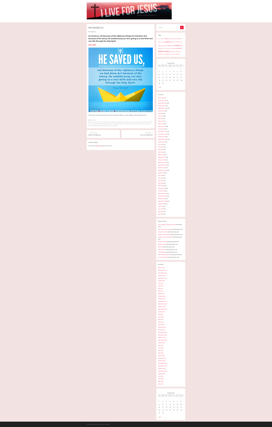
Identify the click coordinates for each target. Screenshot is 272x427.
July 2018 (160, 206)
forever (161, 42)
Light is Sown (161, 249)
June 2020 (161, 147)
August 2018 (161, 203)
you (178, 54)
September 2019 (162, 170)
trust (171, 54)
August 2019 (161, 172)
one (168, 48)
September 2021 (162, 108)
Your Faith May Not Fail (164, 254)
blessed (159, 38)
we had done (114, 125)
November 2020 (162, 134)
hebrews (160, 45)
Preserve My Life (162, 232)
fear (159, 42)
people (174, 48)
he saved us (120, 122)
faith (178, 38)
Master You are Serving (164, 234)
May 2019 (160, 180)
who (174, 54)
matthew (160, 48)
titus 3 (149, 123)
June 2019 (160, 178)
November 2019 (162, 165)
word (176, 54)
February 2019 (162, 188)
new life (90, 123)
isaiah (163, 45)
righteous (173, 51)
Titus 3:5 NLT (92, 45)
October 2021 (161, 105)
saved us (129, 123)
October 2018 (161, 198)
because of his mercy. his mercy (98, 122)
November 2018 (162, 196)
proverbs (179, 48)
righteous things (119, 123)
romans (160, 54)
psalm (161, 51)
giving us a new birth (111, 122)
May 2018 (160, 211)
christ (166, 38)
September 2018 (162, 201)
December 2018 (162, 193)
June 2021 (160, 116)
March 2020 (161, 154)
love (180, 45)
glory (164, 42)
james (166, 45)
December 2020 (162, 131)
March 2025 (161, 98)
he (175, 42)
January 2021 (161, 129)
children (162, 38)
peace (171, 48)
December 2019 (162, 162)
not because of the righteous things (101, 123)
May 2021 (160, 118)
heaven (181, 42)
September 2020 (162, 139)
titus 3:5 (90, 125)
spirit (133, 123)
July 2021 (160, 113)
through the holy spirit (139, 123)
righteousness (178, 51)
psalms (167, 51)
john (172, 45)
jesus (169, 45)
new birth (149, 122)
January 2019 (161, 191)
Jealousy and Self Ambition (165, 237)
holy (137, 122)
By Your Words (162, 244)
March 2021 (161, 123)
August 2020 (161, 141)
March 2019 (161, 185)
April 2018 (160, 214)
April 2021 (160, 121)
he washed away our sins (129, 122)
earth (169, 38)
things (169, 54)
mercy (145, 122)
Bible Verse (93, 120)
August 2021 (161, 111)
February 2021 (162, 126)
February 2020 (162, 157)
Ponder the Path (162, 241)
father (180, 38)
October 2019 (161, 167)
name (166, 48)
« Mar (159, 87)
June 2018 (160, 209)
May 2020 (160, 149)
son (164, 54)
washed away (96, 125)
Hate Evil (160, 247)
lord (177, 45)
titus (147, 123)
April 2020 (160, 152)
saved (124, 123)
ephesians (173, 38)
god (167, 41)
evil (176, 38)
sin (162, 54)
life (174, 45)
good (171, 42)
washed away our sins (105, 125)
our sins (112, 123)
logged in (98, 145)
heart (178, 42)
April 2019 (160, 183)
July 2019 (160, 175)
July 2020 (160, 144)
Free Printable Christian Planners (167, 224)
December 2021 (162, 100)
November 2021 (162, 103)
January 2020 (161, 160)
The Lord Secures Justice (165, 229)
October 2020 (161, 136)
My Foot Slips (161, 252)
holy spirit (141, 122)
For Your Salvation (163, 257)
